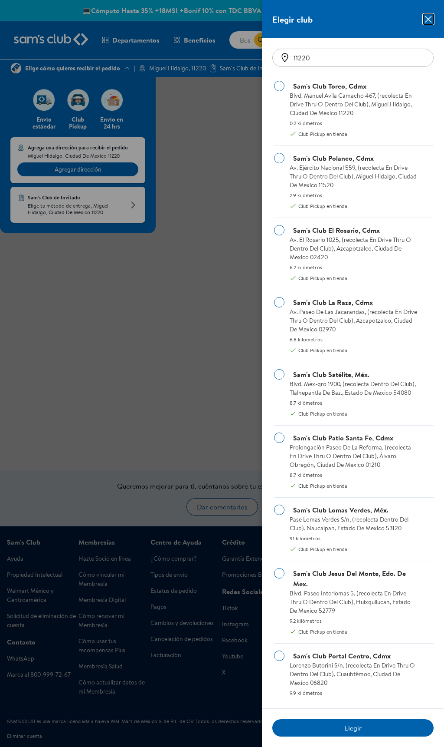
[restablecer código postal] (285, 58)
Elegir (353, 728)
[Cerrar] (428, 19)
